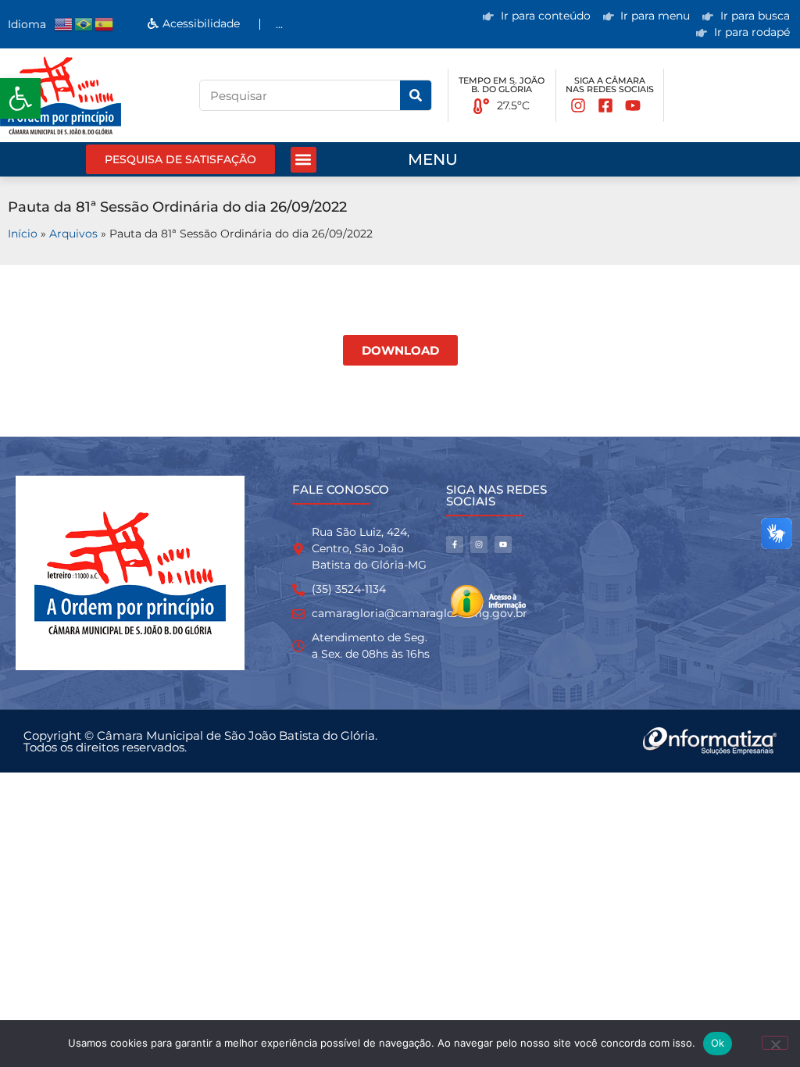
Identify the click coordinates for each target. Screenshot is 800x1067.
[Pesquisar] (415, 95)
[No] (775, 1043)
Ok (718, 1043)
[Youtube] (503, 544)
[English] (64, 23)
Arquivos (73, 233)
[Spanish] (105, 23)
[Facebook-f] (454, 544)
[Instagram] (479, 544)
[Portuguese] (84, 23)
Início (23, 233)
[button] (20, 98)
